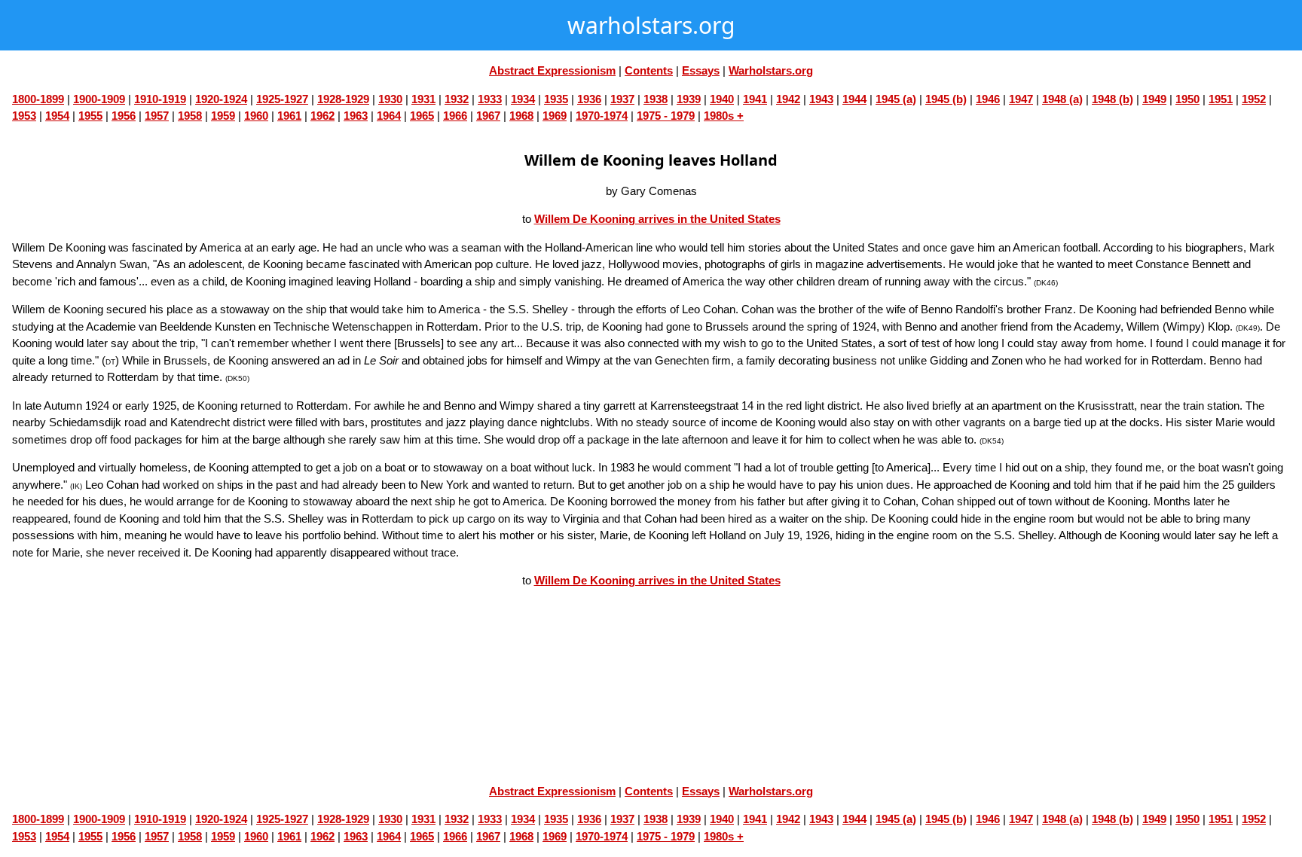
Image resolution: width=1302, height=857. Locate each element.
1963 (356, 115)
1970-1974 (602, 115)
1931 (423, 99)
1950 (1187, 99)
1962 (322, 115)
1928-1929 (343, 99)
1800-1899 (38, 99)
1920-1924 (221, 99)
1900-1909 (99, 99)
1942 (788, 99)
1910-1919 (160, 99)
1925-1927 (282, 99)
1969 (554, 115)
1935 (556, 99)
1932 (457, 99)
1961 (289, 115)
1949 (1154, 99)
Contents (649, 70)
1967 (488, 115)
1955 (90, 115)
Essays (701, 70)
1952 (1254, 99)
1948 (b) (1112, 99)
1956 (124, 115)
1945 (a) (896, 99)
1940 (722, 99)
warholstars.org (651, 25)
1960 (256, 115)
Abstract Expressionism (552, 70)
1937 (622, 99)
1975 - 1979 (666, 115)
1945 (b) (946, 99)
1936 (589, 99)
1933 (490, 99)
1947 (1021, 99)
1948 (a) (1062, 99)
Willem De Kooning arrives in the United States (657, 218)
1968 (521, 115)
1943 (821, 99)
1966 (455, 115)
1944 (854, 99)
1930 (390, 99)
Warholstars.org (771, 70)
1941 (755, 99)
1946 (988, 99)
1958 (190, 115)
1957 (157, 115)
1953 (24, 115)
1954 (57, 115)
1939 (689, 99)
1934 (523, 99)
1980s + (724, 115)
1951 (1221, 99)
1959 (223, 115)
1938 (655, 99)
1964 (389, 115)
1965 (422, 115)
